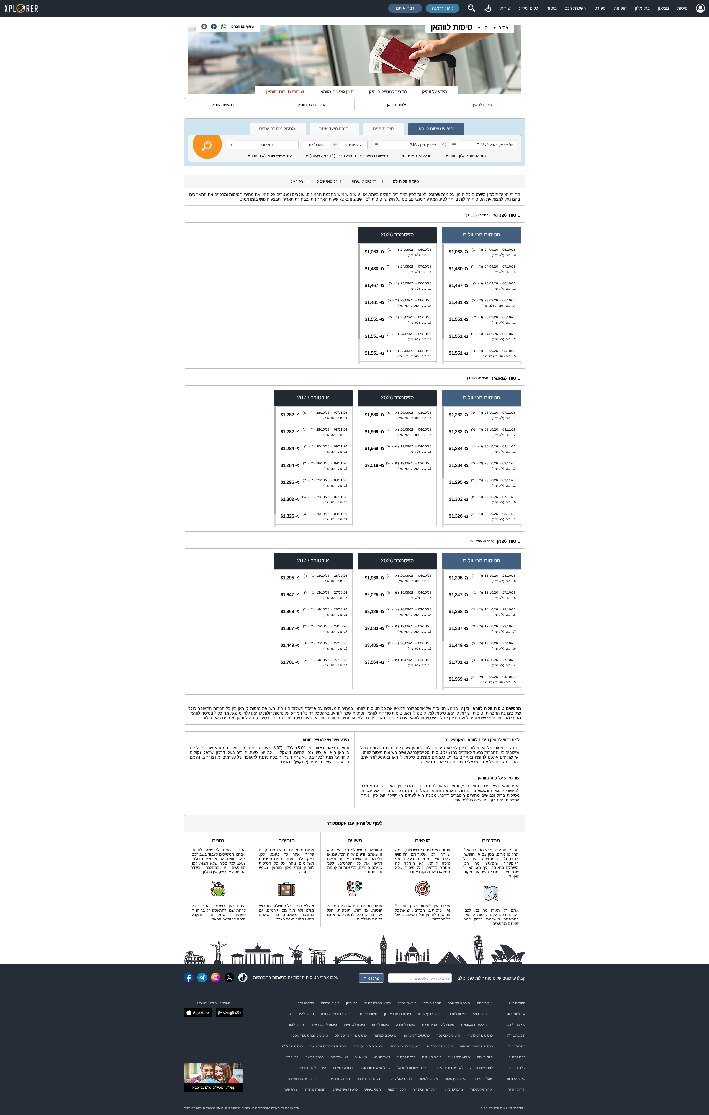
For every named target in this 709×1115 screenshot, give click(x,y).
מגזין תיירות (485, 1057)
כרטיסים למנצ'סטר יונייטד (328, 1046)
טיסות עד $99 (483, 1014)
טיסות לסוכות (294, 1025)
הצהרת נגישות (315, 1089)
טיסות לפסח (380, 1025)
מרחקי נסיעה (314, 1057)
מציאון (663, 8)
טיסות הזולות (304, 977)
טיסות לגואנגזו (506, 378)
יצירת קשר (291, 1089)
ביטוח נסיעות (330, 1003)
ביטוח (551, 8)
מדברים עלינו (454, 1089)
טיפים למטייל (406, 1057)
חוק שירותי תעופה (369, 1079)
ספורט (600, 8)
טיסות (682, 8)
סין (485, 27)
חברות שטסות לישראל (412, 1068)
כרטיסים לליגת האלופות (476, 1046)
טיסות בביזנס (368, 1014)
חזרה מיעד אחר (459, 1003)
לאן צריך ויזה (339, 1057)
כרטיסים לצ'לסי (292, 1046)
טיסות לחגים (457, 1014)
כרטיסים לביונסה (448, 1036)
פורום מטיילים (431, 1057)
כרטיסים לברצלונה (440, 1046)
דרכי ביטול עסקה (400, 1079)
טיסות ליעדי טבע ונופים (438, 1025)
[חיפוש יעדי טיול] (471, 8)
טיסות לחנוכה (405, 1025)
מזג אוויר (361, 1057)
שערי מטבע (382, 1057)
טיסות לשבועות (354, 1025)
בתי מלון (642, 8)
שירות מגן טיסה (455, 1079)
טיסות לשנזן (508, 541)
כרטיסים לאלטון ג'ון (416, 1036)
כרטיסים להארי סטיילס (351, 1036)
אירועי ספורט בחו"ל (377, 1003)
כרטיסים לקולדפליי (480, 1036)
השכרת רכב (575, 8)
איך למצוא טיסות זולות (375, 1068)
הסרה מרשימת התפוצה (304, 1079)
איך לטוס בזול (516, 1014)
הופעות (620, 8)
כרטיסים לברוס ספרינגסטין (309, 1036)
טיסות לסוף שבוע (430, 1014)
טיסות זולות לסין (405, 181)
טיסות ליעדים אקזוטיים (477, 1025)
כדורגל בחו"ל (516, 1046)
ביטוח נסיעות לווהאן (227, 105)
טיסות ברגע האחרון (397, 1014)
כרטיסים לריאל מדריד (405, 1046)
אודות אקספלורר (481, 1089)
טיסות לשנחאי (506, 215)
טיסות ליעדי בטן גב (300, 1014)
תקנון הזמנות (397, 1089)
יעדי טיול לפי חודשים (311, 1068)
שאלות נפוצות (483, 1079)
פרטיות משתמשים (345, 1089)
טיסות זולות (485, 978)
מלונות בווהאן (397, 105)
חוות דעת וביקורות (425, 1089)
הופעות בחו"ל (407, 1003)
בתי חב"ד (292, 1057)
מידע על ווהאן (434, 91)
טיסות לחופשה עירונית (336, 1014)
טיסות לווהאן (451, 27)
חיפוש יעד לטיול (459, 1057)
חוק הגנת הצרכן (339, 1079)
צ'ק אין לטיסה (428, 1079)
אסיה (503, 27)
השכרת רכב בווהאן (312, 105)
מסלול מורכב (432, 1003)
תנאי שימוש (372, 1089)
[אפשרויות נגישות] (487, 8)
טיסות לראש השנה (324, 1025)
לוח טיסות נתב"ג (481, 1068)
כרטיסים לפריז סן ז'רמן (368, 1046)
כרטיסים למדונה (385, 1036)
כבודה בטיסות (343, 1068)
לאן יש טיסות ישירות (449, 1068)
